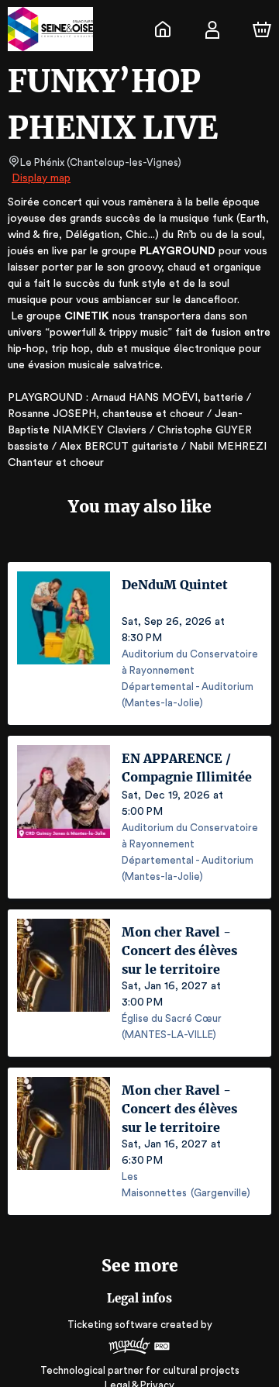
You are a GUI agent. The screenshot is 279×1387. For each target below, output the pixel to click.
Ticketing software (112, 1325)
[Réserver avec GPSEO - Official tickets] (162, 29)
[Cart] (262, 29)
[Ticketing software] (139, 1348)
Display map (41, 178)
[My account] (212, 29)
